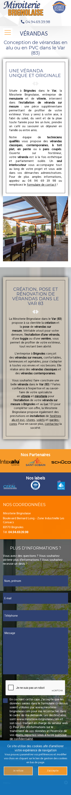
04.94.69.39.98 (37, 22)
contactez (52, 424)
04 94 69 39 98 (42, 180)
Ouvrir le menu (7, 32)
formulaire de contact (41, 184)
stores (30, 420)
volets (40, 420)
